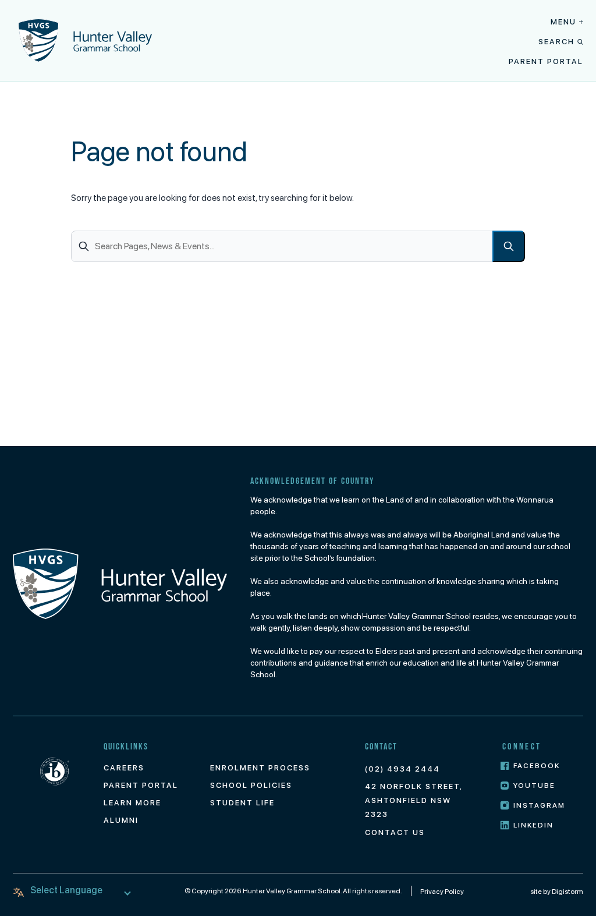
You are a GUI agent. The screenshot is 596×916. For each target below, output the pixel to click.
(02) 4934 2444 (402, 769)
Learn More (132, 802)
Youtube (534, 785)
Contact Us (395, 832)
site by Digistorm (556, 891)
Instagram (539, 805)
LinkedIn (533, 825)
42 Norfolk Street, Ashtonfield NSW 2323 (413, 800)
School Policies (251, 785)
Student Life (242, 802)
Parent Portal (546, 61)
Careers (124, 767)
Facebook (536, 766)
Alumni (121, 820)
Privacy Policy (442, 891)
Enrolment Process (260, 767)
